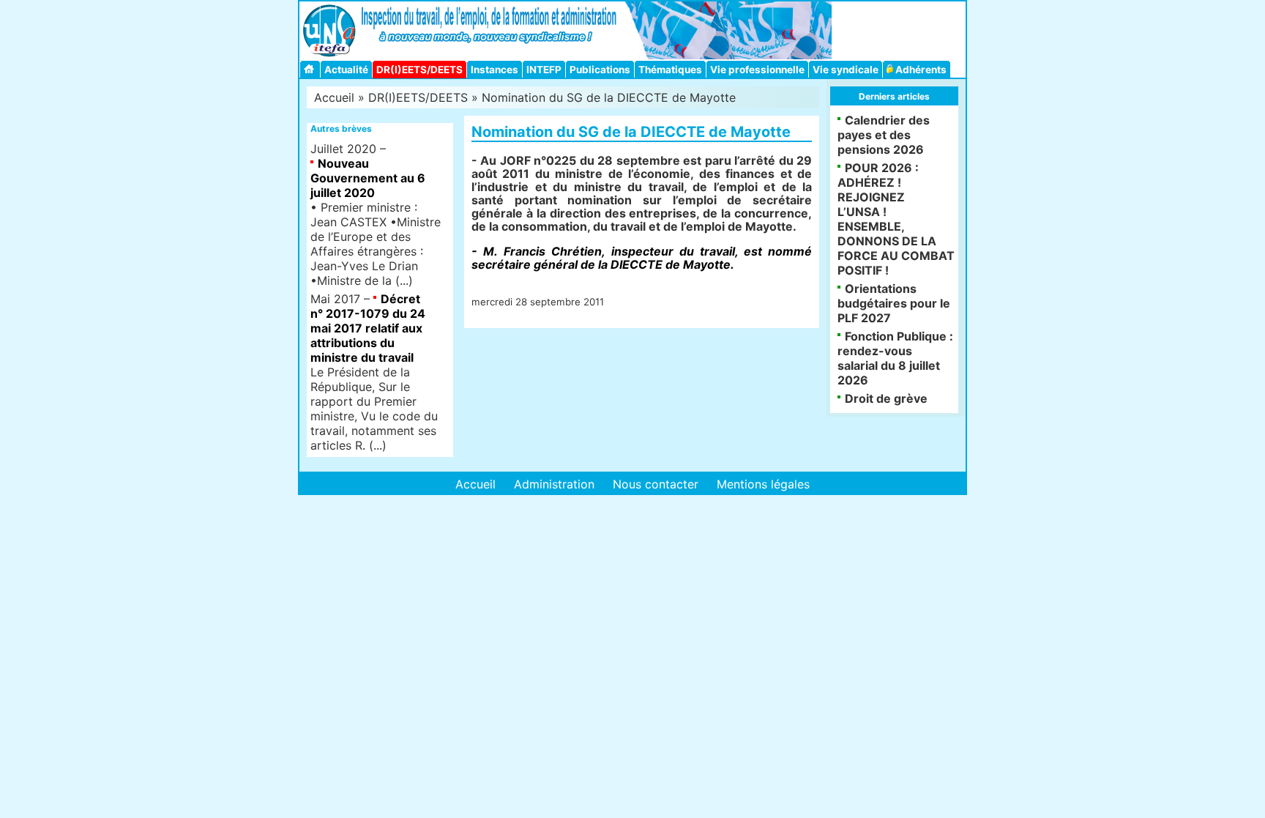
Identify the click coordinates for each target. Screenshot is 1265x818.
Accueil (334, 97)
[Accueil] (311, 69)
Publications (600, 69)
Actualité (346, 69)
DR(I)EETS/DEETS (419, 69)
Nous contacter (655, 484)
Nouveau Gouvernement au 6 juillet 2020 (367, 178)
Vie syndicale (845, 69)
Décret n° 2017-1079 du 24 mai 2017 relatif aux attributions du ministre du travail (367, 328)
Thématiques (670, 69)
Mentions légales (763, 484)
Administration (554, 484)
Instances (494, 69)
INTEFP (543, 69)
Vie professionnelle (757, 69)
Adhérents (920, 69)
